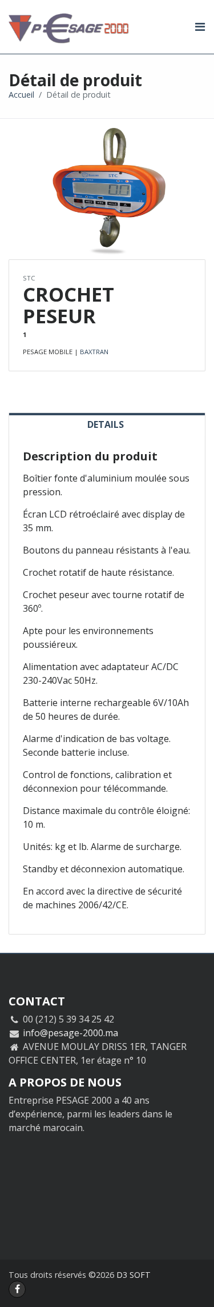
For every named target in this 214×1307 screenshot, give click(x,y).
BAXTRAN (94, 351)
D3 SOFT (133, 1274)
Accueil (21, 94)
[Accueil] (94, 27)
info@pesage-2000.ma (70, 1033)
